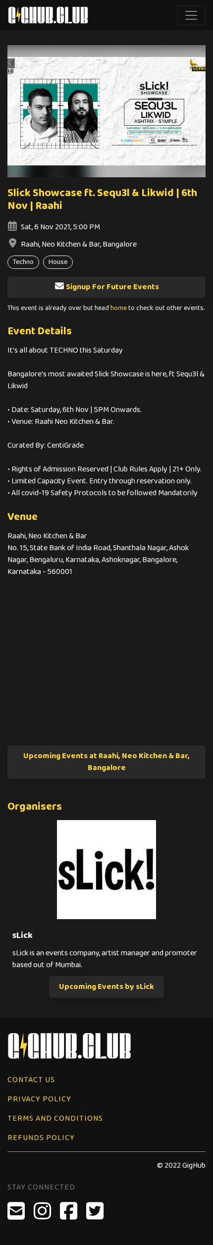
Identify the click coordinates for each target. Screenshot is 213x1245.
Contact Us (31, 1080)
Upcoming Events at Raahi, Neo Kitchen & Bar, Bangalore (106, 762)
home (118, 308)
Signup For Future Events (112, 287)
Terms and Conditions (55, 1118)
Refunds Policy (41, 1138)
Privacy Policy (39, 1099)
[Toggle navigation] (191, 15)
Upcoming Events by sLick (106, 987)
